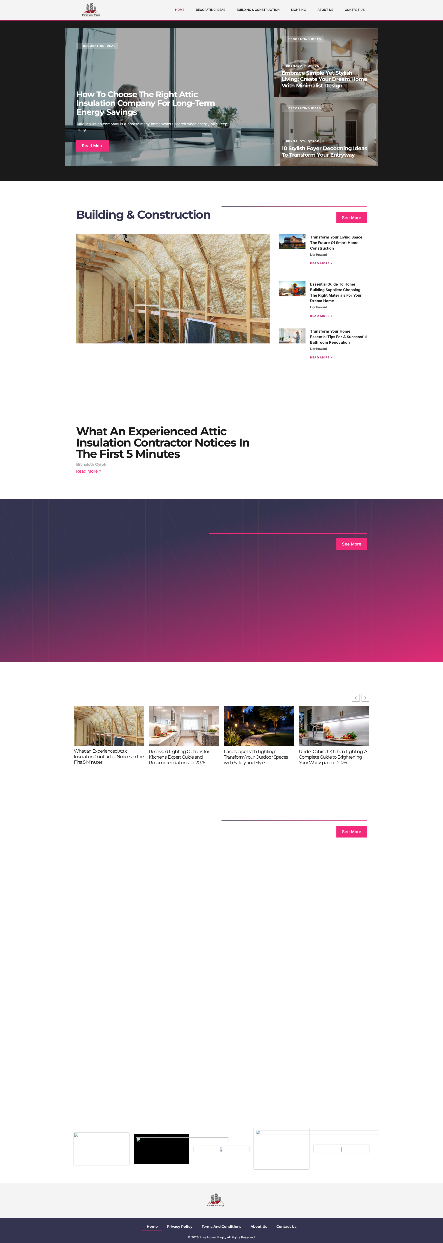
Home (179, 10)
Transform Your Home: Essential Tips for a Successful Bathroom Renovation (338, 337)
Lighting (298, 10)
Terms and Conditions (221, 1226)
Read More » (89, 471)
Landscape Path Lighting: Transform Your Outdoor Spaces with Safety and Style (256, 757)
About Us (325, 10)
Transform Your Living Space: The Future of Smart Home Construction (337, 242)
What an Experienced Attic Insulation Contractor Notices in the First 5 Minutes (162, 442)
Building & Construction (258, 10)
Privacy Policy (179, 1226)
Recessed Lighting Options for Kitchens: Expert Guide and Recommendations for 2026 (179, 757)
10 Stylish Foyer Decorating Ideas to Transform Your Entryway (324, 151)
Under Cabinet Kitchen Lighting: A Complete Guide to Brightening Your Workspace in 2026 (333, 757)
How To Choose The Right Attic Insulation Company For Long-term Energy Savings (145, 103)
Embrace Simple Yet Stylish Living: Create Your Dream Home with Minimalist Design (324, 79)
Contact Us (355, 10)
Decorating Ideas (210, 10)
